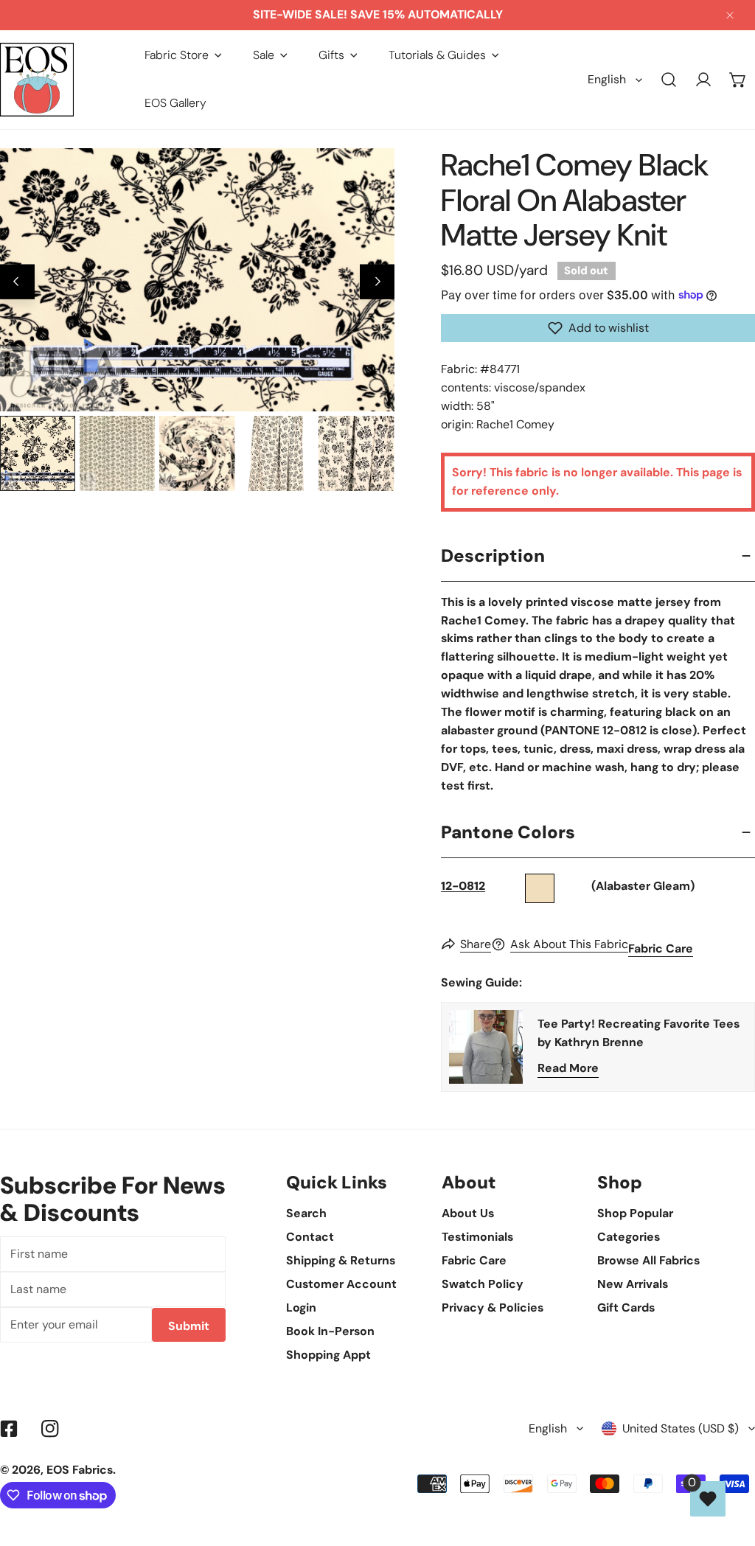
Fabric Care (660, 948)
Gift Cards (626, 1307)
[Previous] (17, 282)
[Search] (669, 80)
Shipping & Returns (340, 1260)
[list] (197, 279)
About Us (468, 1213)
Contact (310, 1236)
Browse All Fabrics (648, 1260)
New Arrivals (632, 1284)
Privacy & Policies (492, 1307)
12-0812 (463, 886)
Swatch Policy (482, 1284)
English (607, 79)
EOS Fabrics (79, 1469)
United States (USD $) (680, 1428)
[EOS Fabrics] (37, 79)
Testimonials (477, 1236)
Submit (188, 1326)
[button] (183, 55)
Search (306, 1213)
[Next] (377, 282)
